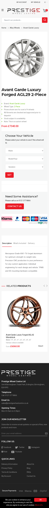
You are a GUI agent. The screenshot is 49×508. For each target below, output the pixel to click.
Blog (28, 468)
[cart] (45, 11)
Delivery (31, 243)
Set (9, 175)
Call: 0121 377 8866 (9, 395)
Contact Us (15, 206)
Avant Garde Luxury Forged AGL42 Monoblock (20, 336)
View (40, 346)
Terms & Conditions (9, 472)
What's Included (19, 243)
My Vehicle (35, 2)
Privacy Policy (7, 468)
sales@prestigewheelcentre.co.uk (15, 403)
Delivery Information (10, 464)
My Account (22, 2)
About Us (30, 464)
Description (7, 243)
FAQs (29, 472)
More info (39, 505)
